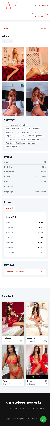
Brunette (7, 41)
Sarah (30, 381)
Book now (39, 16)
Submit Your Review (15, 271)
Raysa (44, 29)
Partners (20, 408)
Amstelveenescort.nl (39, 419)
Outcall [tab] (9, 208)
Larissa (7, 338)
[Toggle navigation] (4, 16)
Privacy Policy (36, 408)
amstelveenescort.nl (25, 402)
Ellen (5, 29)
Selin (5, 381)
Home (9, 408)
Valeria (31, 338)
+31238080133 (43, 6)
